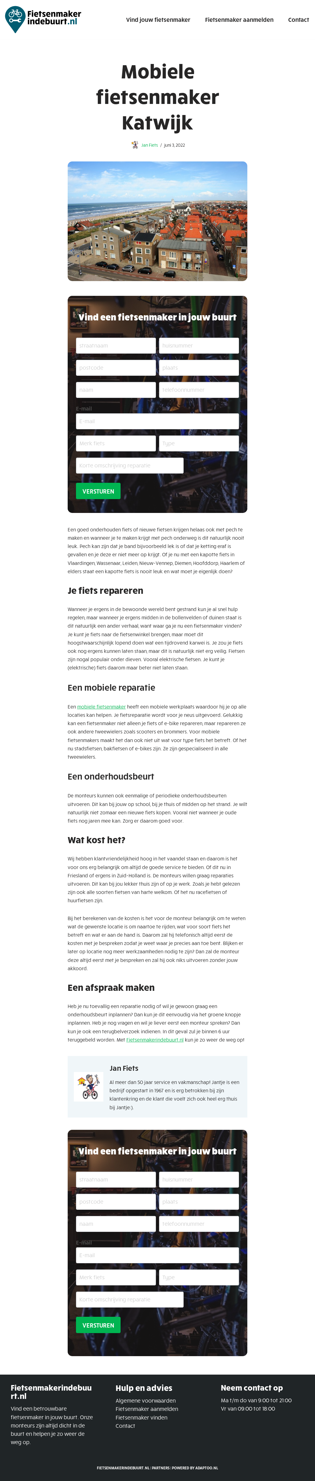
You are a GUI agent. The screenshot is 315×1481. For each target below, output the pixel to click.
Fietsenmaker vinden (141, 1417)
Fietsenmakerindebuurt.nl (155, 1039)
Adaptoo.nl (206, 1468)
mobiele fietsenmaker (101, 706)
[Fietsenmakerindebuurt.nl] (43, 20)
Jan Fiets (149, 145)
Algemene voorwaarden (146, 1400)
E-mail (84, 408)
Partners (160, 1468)
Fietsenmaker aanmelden (239, 19)
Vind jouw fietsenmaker (158, 19)
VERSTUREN (98, 491)
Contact (298, 19)
